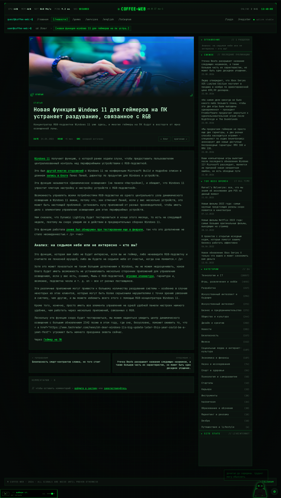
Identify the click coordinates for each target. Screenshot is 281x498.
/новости (60, 19)
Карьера (225, 389)
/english (108, 19)
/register (244, 19)
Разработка (225, 288)
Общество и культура (225, 316)
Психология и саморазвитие (225, 376)
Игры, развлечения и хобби (225, 281)
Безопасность (225, 335)
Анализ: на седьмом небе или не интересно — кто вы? (222, 47)
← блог (164, 139)
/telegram (125, 19)
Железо (225, 341)
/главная (42, 19)
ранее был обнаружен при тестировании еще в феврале (105, 229)
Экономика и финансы (225, 357)
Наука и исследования (225, 364)
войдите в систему (86, 388)
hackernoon (225, 401)
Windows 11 (42, 158)
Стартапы (225, 383)
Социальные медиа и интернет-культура (225, 350)
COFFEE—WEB (133, 9)
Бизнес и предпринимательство (225, 310)
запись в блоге (57, 175)
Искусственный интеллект (225, 304)
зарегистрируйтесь (115, 388)
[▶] (5, 493)
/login (229, 19)
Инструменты (225, 395)
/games (76, 19)
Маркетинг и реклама (225, 414)
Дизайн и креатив (225, 322)
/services (91, 19)
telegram (268, 482)
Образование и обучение (225, 408)
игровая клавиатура (140, 276)
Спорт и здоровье (225, 370)
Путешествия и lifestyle (225, 427)
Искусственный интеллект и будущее (225, 296)
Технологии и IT (225, 275)
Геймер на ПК (53, 339)
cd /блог (41, 28)
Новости (225, 329)
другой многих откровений (65, 170)
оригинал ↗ (180, 139)
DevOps (225, 420)
